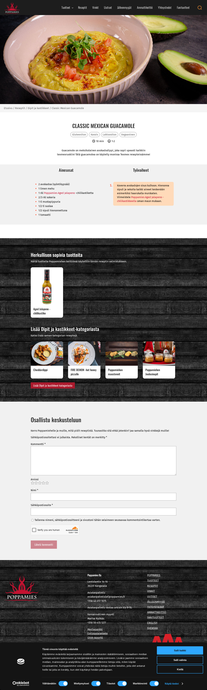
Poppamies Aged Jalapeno (59, 193)
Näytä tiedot (172, 683)
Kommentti (38, 444)
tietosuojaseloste (97, 633)
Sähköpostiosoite (42, 505)
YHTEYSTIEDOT (155, 606)
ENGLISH (152, 622)
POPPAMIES (153, 575)
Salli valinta (180, 660)
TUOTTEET (153, 580)
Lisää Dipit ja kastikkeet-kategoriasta (52, 385)
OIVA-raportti (95, 637)
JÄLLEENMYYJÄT (156, 601)
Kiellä (180, 669)
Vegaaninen (128, 134)
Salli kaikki (180, 650)
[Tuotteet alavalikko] (72, 7)
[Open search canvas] (199, 7)
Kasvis (94, 134)
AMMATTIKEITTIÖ (156, 612)
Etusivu (8, 108)
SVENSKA (152, 628)
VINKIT (151, 591)
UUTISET (152, 596)
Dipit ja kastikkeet (38, 108)
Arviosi (35, 479)
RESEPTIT (152, 585)
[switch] (96, 683)
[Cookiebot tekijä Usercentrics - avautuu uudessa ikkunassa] (21, 683)
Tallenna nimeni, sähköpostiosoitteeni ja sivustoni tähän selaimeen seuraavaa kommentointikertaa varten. (97, 520)
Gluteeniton (79, 134)
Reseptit (20, 108)
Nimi (34, 490)
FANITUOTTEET (155, 617)
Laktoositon (109, 134)
